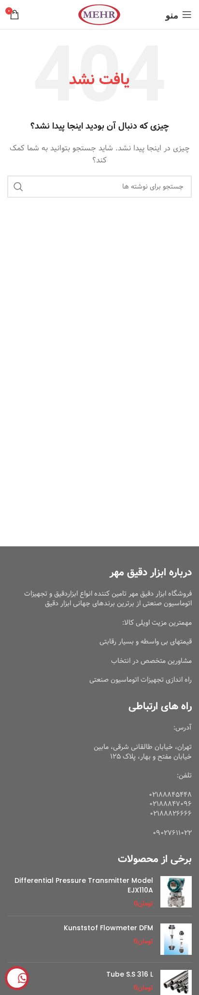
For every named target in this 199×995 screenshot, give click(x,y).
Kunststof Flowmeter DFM (108, 928)
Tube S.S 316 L (129, 974)
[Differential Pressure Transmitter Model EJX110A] (176, 892)
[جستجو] (18, 187)
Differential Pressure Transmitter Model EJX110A (83, 885)
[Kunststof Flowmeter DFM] (176, 939)
